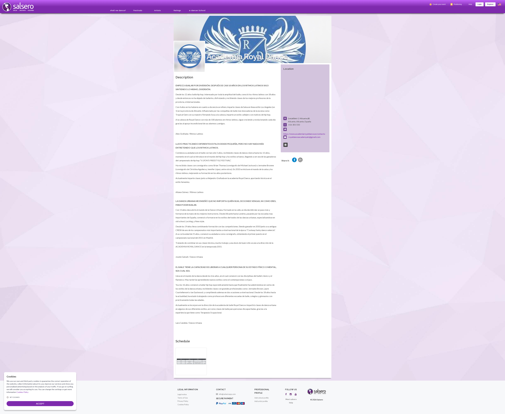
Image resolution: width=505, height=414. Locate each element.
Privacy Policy (183, 401)
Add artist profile (261, 401)
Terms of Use (183, 398)
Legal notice (182, 394)
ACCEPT (40, 403)
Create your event (439, 4)
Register (490, 4)
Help (470, 4)
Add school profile (261, 398)
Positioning (457, 4)
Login (480, 4)
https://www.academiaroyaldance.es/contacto (304, 134)
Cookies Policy (183, 404)
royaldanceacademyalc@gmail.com (304, 137)
